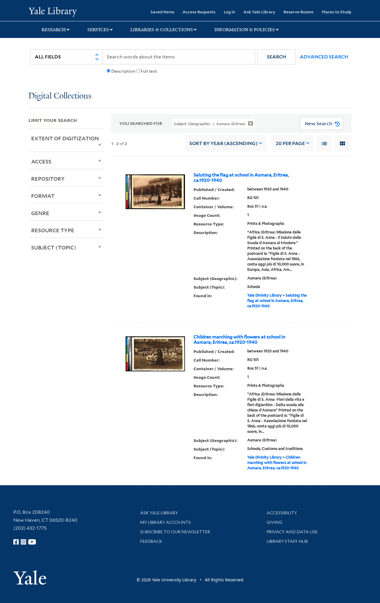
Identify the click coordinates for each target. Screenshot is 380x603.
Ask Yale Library (259, 12)
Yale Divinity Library (264, 295)
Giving (274, 522)
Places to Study (337, 12)
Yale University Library (52, 11)
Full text (149, 71)
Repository (48, 178)
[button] (276, 56)
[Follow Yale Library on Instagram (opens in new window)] (23, 542)
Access (41, 161)
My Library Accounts (165, 522)
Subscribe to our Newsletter (175, 531)
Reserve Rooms (299, 12)
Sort (223, 143)
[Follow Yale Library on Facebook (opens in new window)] (16, 542)
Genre (40, 213)
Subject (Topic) (53, 247)
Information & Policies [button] (244, 30)
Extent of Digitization (65, 138)
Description (123, 71)
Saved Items (162, 12)
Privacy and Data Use (292, 531)
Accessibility (282, 512)
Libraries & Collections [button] (161, 30)
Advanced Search (324, 57)
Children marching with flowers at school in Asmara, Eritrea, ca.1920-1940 (239, 339)
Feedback (151, 541)
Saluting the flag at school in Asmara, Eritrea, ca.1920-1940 (241, 177)
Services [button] (98, 30)
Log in (229, 12)
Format (43, 195)
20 (290, 143)
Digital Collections (59, 96)
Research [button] (54, 30)
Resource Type (52, 230)
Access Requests (199, 12)
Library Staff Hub (287, 541)
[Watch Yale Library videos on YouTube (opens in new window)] (32, 542)
